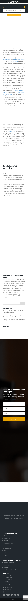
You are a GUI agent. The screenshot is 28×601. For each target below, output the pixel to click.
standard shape (12, 131)
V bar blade (19, 135)
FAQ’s (5, 555)
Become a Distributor (14, 15)
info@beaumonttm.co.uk (11, 592)
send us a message (14, 399)
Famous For (7, 538)
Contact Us (6, 567)
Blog (5, 550)
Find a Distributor (8, 543)
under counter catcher (18, 59)
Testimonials (7, 553)
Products (6, 540)
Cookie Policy (7, 565)
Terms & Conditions (9, 562)
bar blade (15, 61)
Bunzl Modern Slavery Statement (12, 570)
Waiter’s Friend (7, 59)
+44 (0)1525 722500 (14, 1)
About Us (6, 536)
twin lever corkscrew (16, 56)
